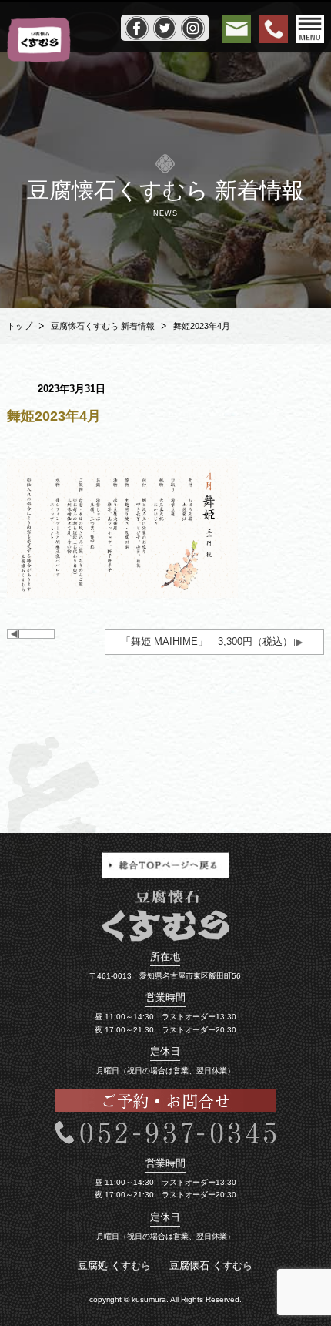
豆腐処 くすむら (114, 1265)
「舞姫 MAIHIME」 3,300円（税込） (207, 641)
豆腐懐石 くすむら (210, 1265)
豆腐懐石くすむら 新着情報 (103, 326)
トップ (19, 326)
